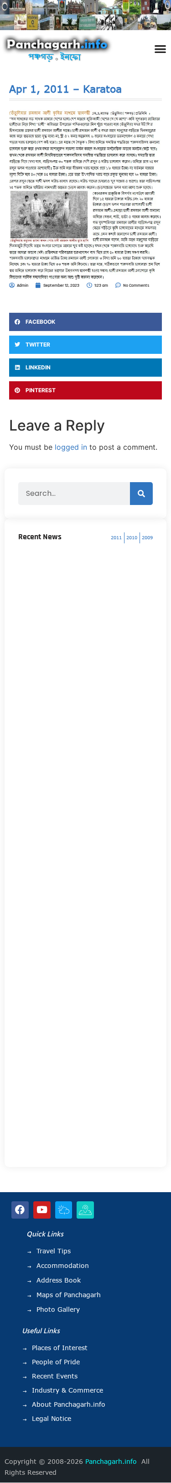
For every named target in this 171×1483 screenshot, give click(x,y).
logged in (71, 447)
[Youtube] (42, 1210)
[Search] (141, 493)
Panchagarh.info (111, 1461)
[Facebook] (20, 1210)
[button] (160, 48)
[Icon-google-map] (85, 1210)
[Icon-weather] (64, 1210)
